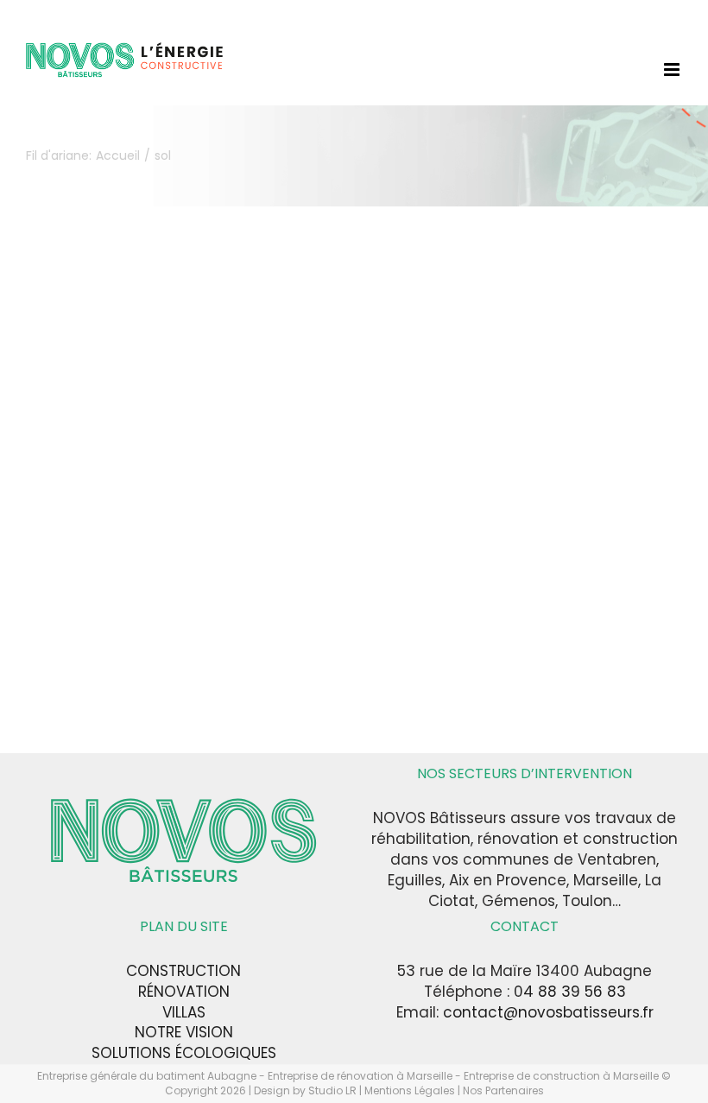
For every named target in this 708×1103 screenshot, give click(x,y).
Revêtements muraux (255, 580)
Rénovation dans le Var (236, 562)
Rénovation (119, 562)
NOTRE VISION (184, 1032)
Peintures (115, 526)
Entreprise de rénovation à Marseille (361, 1075)
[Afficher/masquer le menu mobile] (673, 69)
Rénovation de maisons (103, 580)
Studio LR (332, 1090)
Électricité (116, 489)
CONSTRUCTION (183, 970)
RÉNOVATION (184, 991)
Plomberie (183, 526)
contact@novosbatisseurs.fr (548, 1012)
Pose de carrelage (281, 526)
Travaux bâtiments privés (108, 598)
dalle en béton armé (93, 471)
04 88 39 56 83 (570, 991)
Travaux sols (66, 616)
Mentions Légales (409, 1090)
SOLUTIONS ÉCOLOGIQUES (184, 1053)
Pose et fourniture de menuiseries (136, 544)
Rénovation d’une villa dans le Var (173, 453)
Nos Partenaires (503, 1090)
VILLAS (183, 1012)
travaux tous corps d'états (197, 616)
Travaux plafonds (251, 598)
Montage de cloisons (222, 507)
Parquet (53, 526)
